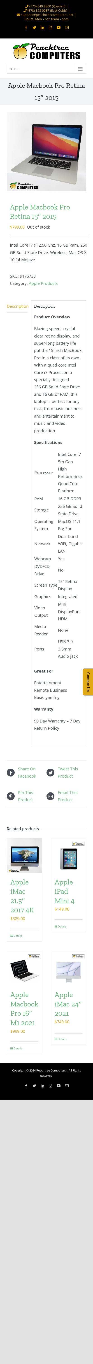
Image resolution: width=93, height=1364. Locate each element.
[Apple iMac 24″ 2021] (68, 968)
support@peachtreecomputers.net (47, 15)
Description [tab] (17, 306)
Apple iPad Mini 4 (64, 891)
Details (18, 936)
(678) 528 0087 (38, 10)
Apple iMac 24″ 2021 (68, 1003)
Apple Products (43, 283)
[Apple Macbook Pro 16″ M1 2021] (24, 968)
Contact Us (88, 682)
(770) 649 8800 (40, 6)
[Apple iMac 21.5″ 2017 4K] (24, 855)
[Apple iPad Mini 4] (68, 855)
